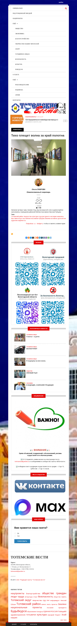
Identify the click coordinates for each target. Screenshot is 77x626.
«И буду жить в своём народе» (40, 119)
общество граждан (54, 593)
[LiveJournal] (42, 238)
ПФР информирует (53, 600)
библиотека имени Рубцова (35, 218)
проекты (54, 604)
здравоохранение (18, 615)
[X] (33, 238)
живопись (60, 216)
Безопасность (20, 59)
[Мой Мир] (31, 238)
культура (35, 216)
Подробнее (30, 223)
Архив (17, 95)
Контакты (16, 100)
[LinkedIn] (40, 238)
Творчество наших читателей (27, 44)
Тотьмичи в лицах (22, 54)
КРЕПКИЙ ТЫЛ (31, 373)
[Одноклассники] (28, 238)
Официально (18, 8)
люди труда (17, 596)
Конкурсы (39, 611)
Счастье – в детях (33, 336)
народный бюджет (54, 615)
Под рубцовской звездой (22, 13)
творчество (28, 216)
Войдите (40, 223)
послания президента (56, 608)
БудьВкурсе (19, 611)
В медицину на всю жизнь (36, 361)
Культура (18, 64)
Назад (64, 121)
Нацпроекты (17, 18)
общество (57, 597)
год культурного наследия (48, 216)
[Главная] (38, 108)
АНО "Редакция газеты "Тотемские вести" (30, 580)
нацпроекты (17, 593)
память (63, 597)
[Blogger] (35, 238)
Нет (18, 536)
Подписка (19, 90)
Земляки (48, 218)
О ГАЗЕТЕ (16, 74)
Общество (19, 28)
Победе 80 (19, 69)
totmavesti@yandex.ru (22, 461)
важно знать (46, 604)
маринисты (22, 220)
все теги (63, 620)
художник (14, 220)
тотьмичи (31, 614)
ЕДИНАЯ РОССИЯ (51, 611)
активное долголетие (58, 218)
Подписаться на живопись (12, 234)
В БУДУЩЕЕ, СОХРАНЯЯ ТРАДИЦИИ (40, 385)
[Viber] (46, 238)
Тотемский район (17, 216)
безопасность (45, 596)
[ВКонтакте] (26, 238)
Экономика (19, 33)
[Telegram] (51, 238)
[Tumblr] (44, 238)
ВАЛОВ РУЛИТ (31, 349)
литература (29, 597)
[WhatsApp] (48, 238)
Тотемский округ (21, 600)
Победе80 (62, 611)
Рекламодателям (22, 85)
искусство (21, 218)
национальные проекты (26, 607)
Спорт (17, 49)
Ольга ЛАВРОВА (38, 189)
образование (31, 611)
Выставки (14, 218)
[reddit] (37, 238)
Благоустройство (22, 39)
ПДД (44, 600)
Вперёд (66, 121)
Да (18, 533)
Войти (61, 2)
